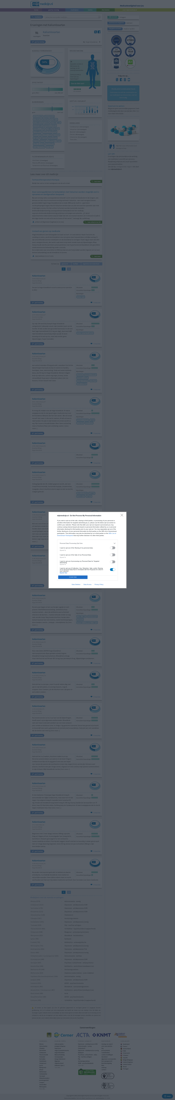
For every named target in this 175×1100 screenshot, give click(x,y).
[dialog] (87, 550)
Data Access (87, 584)
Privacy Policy (99, 584)
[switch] (112, 547)
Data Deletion (76, 584)
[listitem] (87, 543)
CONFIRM (73, 577)
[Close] (122, 516)
